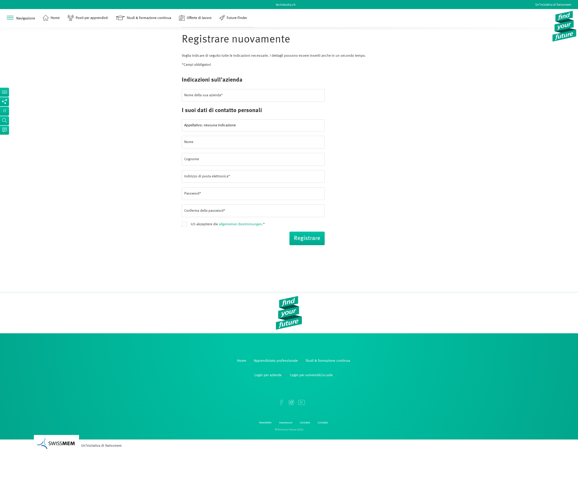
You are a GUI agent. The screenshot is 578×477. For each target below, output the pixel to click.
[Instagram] (291, 402)
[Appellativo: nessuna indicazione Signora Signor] (253, 125)
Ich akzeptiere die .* (228, 224)
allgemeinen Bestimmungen (240, 224)
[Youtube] (301, 402)
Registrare (307, 238)
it (4, 111)
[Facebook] (281, 402)
